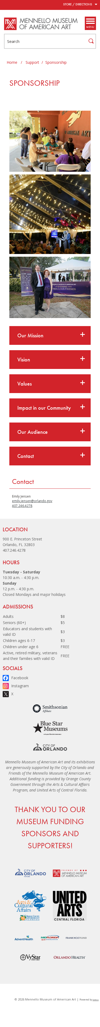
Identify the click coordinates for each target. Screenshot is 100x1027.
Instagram (20, 685)
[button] (50, 335)
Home (12, 62)
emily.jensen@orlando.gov (32, 501)
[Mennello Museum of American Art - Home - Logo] (41, 23)
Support (32, 62)
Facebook (19, 677)
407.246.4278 (22, 505)
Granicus (96, 1000)
